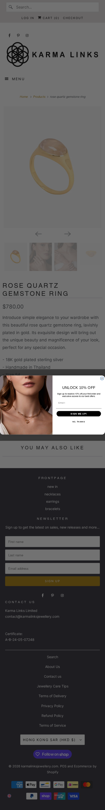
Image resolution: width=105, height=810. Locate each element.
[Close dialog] (102, 378)
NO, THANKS (79, 422)
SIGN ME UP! (79, 414)
